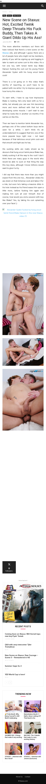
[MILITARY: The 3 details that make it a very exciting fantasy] (32, 728)
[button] (4, 6)
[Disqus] (23, 466)
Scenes (9, 15)
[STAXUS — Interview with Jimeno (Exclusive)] (32, 749)
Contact (27, 777)
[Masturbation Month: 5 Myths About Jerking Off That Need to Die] (32, 706)
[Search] (42, 6)
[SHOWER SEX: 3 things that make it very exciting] (13, 728)
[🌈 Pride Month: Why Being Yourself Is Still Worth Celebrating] (13, 706)
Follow (9, 562)
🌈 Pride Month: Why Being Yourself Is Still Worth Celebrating (12, 716)
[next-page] (10, 682)
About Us (19, 777)
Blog (10, 12)
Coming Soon (9, 639)
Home (4, 12)
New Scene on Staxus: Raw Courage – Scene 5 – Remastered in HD (21, 656)
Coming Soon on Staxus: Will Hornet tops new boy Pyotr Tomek (22, 635)
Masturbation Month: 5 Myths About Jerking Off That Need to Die (32, 716)
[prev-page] (6, 682)
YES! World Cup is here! (15, 674)
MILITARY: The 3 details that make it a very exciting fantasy (32, 737)
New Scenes (16, 15)
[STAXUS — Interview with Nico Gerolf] (13, 749)
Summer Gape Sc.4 (13, 666)
